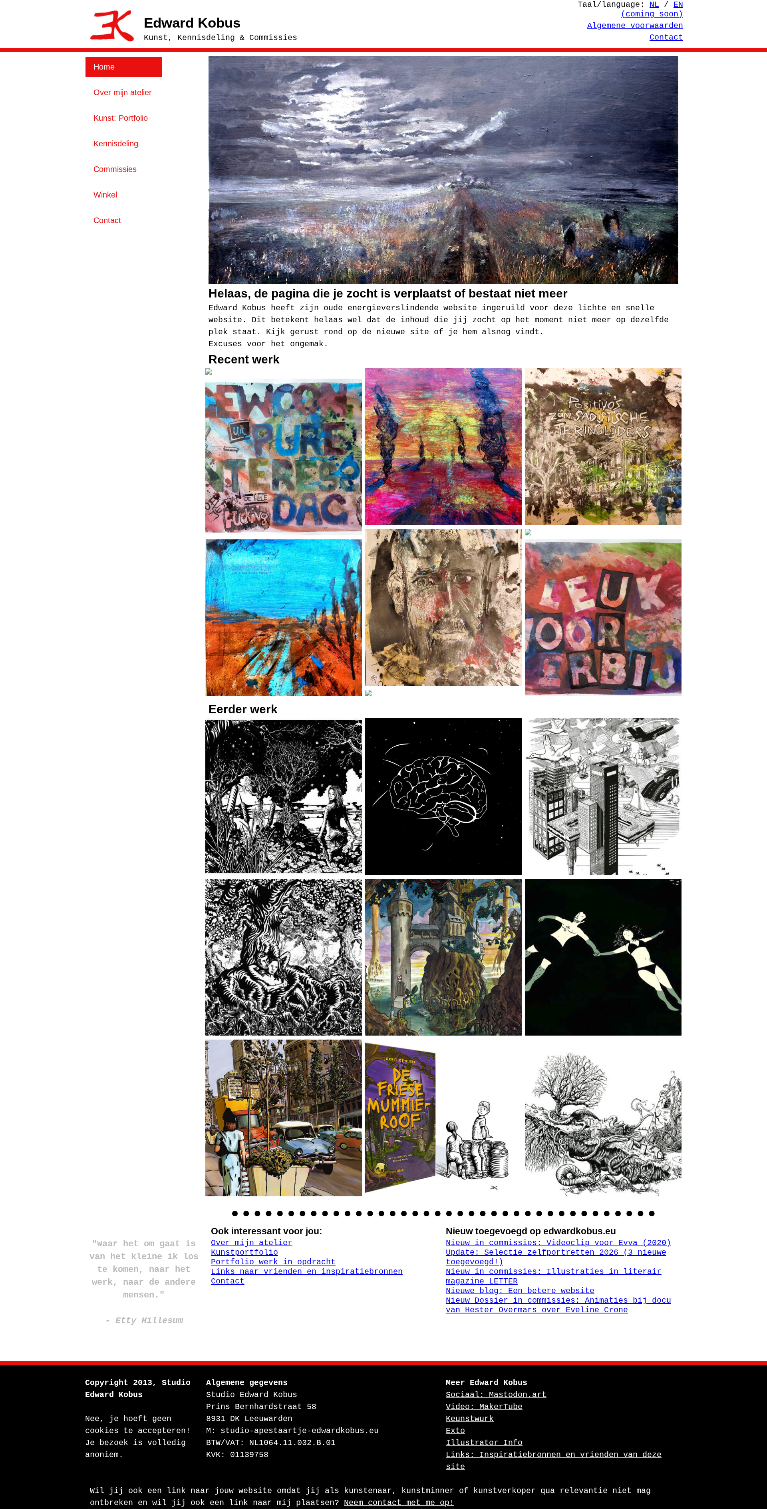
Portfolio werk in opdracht (273, 1262)
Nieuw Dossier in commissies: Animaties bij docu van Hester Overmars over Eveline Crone (558, 1305)
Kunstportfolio (244, 1252)
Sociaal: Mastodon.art (496, 1394)
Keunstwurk (470, 1418)
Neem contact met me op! (399, 1502)
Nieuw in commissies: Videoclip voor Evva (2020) (558, 1243)
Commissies (115, 169)
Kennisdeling (115, 143)
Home (104, 66)
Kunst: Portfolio (120, 118)
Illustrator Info (484, 1442)
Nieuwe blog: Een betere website (520, 1290)
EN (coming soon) (652, 9)
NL (654, 4)
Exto (455, 1430)
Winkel (105, 194)
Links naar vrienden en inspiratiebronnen (307, 1271)
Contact (666, 37)
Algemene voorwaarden (635, 25)
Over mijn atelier (122, 92)
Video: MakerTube (484, 1406)
